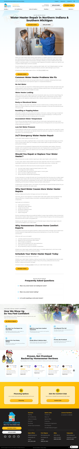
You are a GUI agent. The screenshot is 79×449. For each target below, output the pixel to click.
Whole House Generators (34, 425)
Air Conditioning (18, 9)
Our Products (48, 425)
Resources (63, 1)
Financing (21, 400)
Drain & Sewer (58, 9)
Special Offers (48, 419)
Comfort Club (57, 400)
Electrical (71, 9)
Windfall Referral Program (51, 427)
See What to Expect (11, 321)
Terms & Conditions (36, 447)
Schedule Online (22, 74)
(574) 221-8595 (42, 70)
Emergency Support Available (45, 5)
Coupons (56, 1)
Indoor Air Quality (33, 9)
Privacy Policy (43, 447)
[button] (5, 370)
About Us (47, 417)
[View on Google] (8, 366)
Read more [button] (9, 374)
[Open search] (74, 1)
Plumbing (46, 9)
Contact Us (69, 1)
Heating (6, 9)
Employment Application (51, 423)
